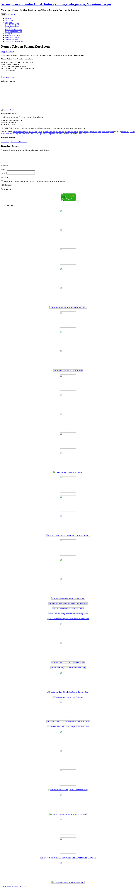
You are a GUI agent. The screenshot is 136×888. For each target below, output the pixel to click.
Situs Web (4, 177)
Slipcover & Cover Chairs (14, 41)
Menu (3, 14)
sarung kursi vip (84, 132)
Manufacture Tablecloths (13, 30)
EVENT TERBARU (12, 24)
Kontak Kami (9, 28)
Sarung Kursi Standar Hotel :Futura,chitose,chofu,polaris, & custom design (56, 4)
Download (8, 22)
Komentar (4, 166)
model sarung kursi (35, 132)
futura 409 (125, 132)
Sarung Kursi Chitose (12, 35)
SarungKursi (82, 134)
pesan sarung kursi (49, 132)
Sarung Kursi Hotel (11, 39)
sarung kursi (60, 132)
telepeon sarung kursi (55, 134)
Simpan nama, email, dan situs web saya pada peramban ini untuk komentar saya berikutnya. (34, 181)
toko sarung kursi (108, 132)
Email (3, 173)
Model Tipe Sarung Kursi (13, 32)
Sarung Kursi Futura (12, 37)
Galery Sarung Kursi (12, 26)
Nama (3, 169)
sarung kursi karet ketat (21, 134)
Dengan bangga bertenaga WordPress (13, 886)
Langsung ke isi (11, 14)
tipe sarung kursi (95, 132)
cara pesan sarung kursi (20, 132)
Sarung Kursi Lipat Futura (38, 134)
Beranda (8, 18)
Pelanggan (8, 34)
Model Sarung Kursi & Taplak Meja (14, 142)
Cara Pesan (9, 20)
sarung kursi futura (71, 132)
